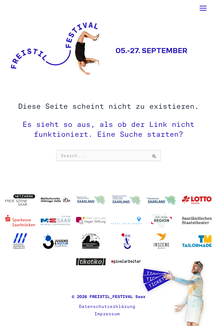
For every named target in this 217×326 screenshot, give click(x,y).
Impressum (107, 313)
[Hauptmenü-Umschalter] (203, 8)
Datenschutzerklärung (107, 306)
